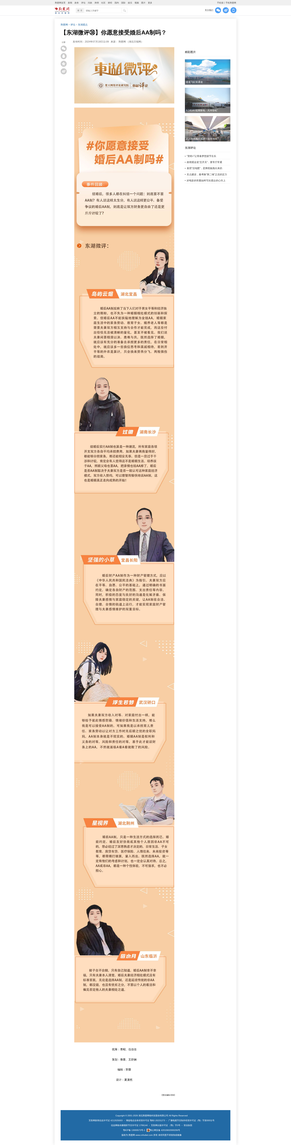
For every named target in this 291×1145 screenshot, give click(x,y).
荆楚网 (64, 24)
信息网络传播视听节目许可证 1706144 (129, 1125)
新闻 (70, 3)
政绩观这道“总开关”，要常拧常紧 (204, 162)
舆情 (97, 3)
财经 (110, 3)
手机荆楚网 (231, 3)
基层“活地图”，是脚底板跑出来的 (204, 168)
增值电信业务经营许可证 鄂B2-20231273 (145, 1120)
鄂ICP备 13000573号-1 (134, 1130)
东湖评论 (190, 147)
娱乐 (130, 3)
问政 (90, 3)
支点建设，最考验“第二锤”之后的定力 (207, 174)
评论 (83, 3)
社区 (103, 3)
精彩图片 (190, 52)
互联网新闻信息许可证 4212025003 (106, 1120)
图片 (143, 3)
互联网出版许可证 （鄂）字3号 (165, 1125)
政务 (77, 3)
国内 (117, 3)
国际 (123, 3)
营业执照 (188, 1125)
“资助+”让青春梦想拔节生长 (201, 156)
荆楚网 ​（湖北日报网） (131, 41)
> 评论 (72, 24)
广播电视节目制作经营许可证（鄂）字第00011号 (191, 1120)
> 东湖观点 (82, 24)
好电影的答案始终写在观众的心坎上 (206, 180)
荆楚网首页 (60, 3)
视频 (137, 3)
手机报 (220, 3)
